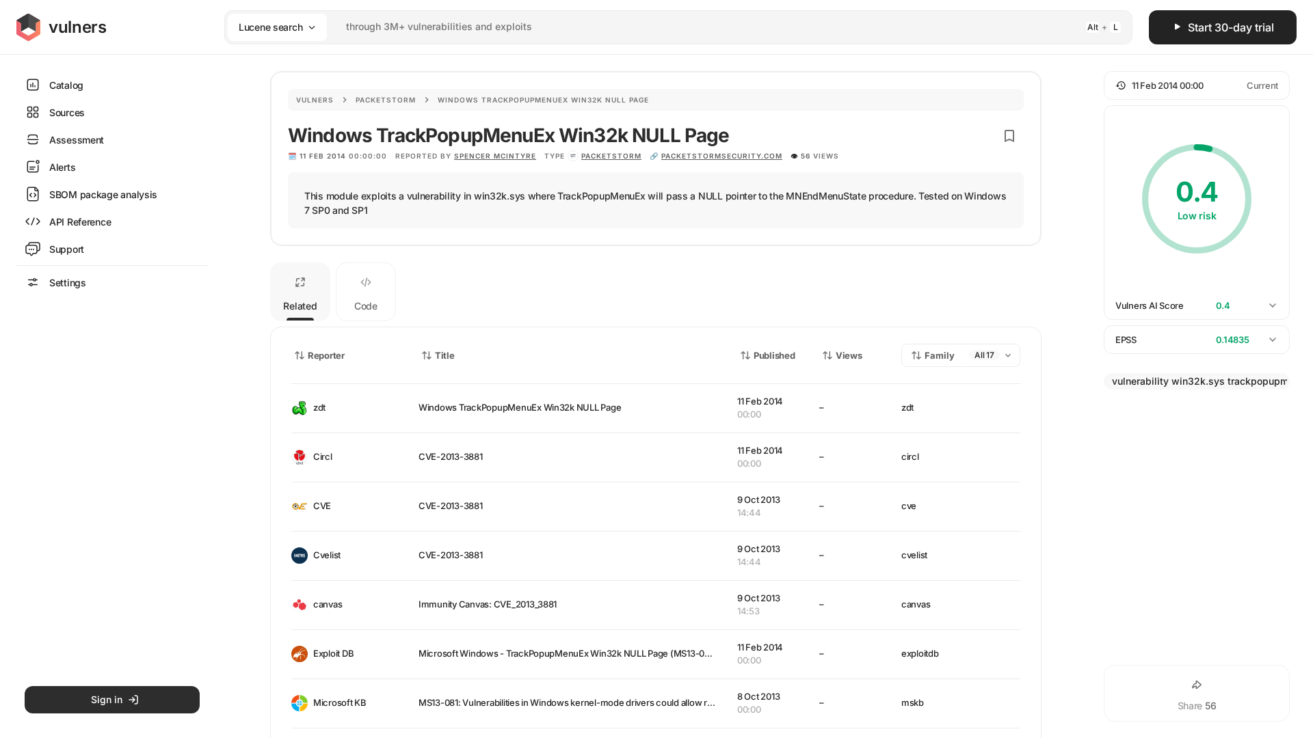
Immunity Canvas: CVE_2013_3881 (488, 604)
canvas (327, 604)
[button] (1197, 85)
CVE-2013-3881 (451, 456)
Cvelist (327, 554)
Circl (322, 456)
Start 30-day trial (1231, 27)
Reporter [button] (326, 355)
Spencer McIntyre (495, 156)
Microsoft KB (340, 702)
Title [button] (445, 355)
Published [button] (774, 355)
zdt (319, 407)
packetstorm (611, 156)
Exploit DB (333, 653)
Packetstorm (386, 100)
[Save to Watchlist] (1009, 136)
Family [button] (940, 355)
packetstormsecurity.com (721, 156)
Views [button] (849, 355)
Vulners (315, 100)
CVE (322, 505)
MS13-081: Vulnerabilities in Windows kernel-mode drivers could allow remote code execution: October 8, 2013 (643, 702)
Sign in (106, 699)
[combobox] (660, 27)
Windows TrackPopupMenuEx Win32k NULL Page (520, 407)
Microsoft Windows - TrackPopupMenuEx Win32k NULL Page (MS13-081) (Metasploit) (593, 653)
